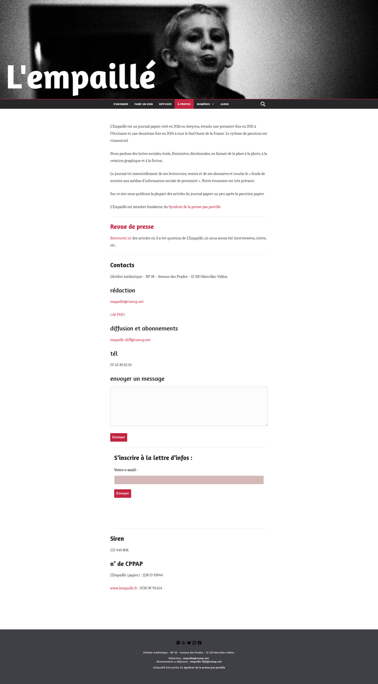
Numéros (203, 104)
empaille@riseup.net (127, 301)
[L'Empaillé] (189, 3)
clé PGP (117, 314)
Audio (224, 104)
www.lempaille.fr (123, 588)
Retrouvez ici (121, 238)
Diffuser (165, 104)
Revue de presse (132, 226)
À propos (184, 104)
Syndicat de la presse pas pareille (194, 207)
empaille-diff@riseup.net (130, 340)
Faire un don (143, 104)
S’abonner (120, 104)
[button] (212, 104)
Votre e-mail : (126, 470)
